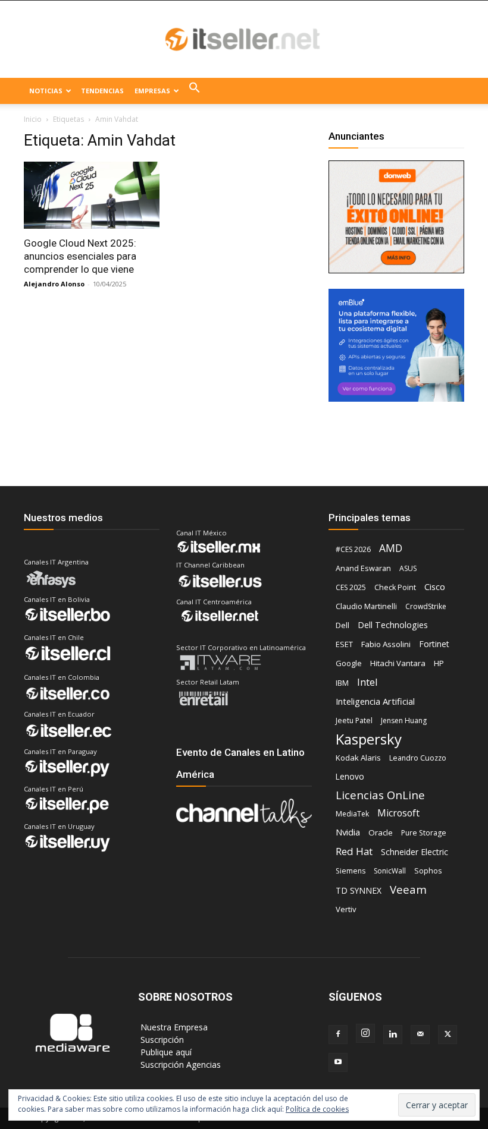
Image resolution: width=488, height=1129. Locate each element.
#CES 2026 (353, 549)
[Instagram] (365, 1033)
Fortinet (434, 643)
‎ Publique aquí (165, 1052)
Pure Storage (423, 833)
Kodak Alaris (358, 757)
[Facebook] (338, 1034)
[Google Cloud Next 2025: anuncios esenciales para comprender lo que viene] (91, 195)
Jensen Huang (404, 720)
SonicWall (390, 871)
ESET (344, 644)
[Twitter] (447, 1034)
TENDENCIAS (102, 90)
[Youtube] (338, 1062)
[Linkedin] (392, 1034)
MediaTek (352, 814)
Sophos (428, 870)
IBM (342, 683)
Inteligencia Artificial (375, 701)
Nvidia (348, 832)
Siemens (350, 871)
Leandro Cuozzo (417, 758)
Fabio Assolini (386, 644)
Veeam (408, 889)
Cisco (434, 586)
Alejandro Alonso (54, 283)
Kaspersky (369, 739)
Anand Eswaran (363, 568)
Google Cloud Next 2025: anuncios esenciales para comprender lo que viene (80, 256)
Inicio (33, 119)
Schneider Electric (414, 851)
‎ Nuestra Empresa (173, 1027)
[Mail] (420, 1034)
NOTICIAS (45, 90)
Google (349, 663)
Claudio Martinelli (366, 606)
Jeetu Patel (354, 720)
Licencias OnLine (380, 795)
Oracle (380, 832)
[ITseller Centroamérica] (244, 39)
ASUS (408, 568)
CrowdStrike (425, 606)
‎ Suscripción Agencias (179, 1064)
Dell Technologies (393, 624)
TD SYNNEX (358, 890)
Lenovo (350, 776)
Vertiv (346, 909)
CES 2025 (351, 587)
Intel (367, 682)
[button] (194, 91)
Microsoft (398, 813)
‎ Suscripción (161, 1039)
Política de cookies (317, 1109)
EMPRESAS (152, 90)
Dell (342, 625)
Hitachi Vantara (398, 663)
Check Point (395, 587)
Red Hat (354, 851)
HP (439, 663)
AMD (390, 548)
